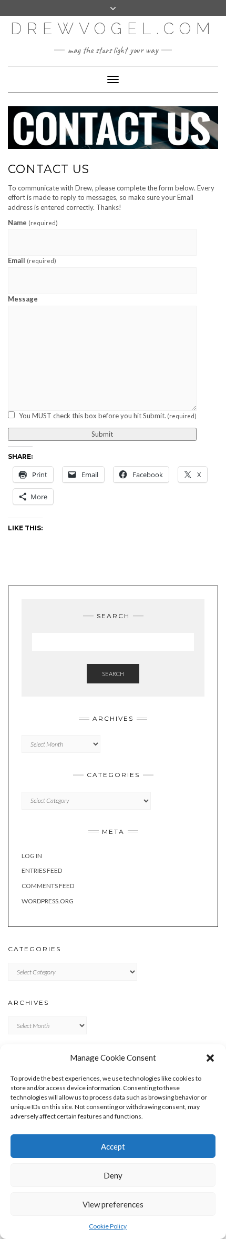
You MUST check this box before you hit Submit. (108, 415)
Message (23, 299)
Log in (32, 856)
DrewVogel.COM (113, 28)
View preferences (113, 1204)
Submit (102, 434)
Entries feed (42, 870)
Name (33, 222)
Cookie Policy (108, 1226)
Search (113, 673)
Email (32, 260)
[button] (210, 1058)
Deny (113, 1175)
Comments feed (48, 886)
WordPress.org (48, 901)
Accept (113, 1146)
